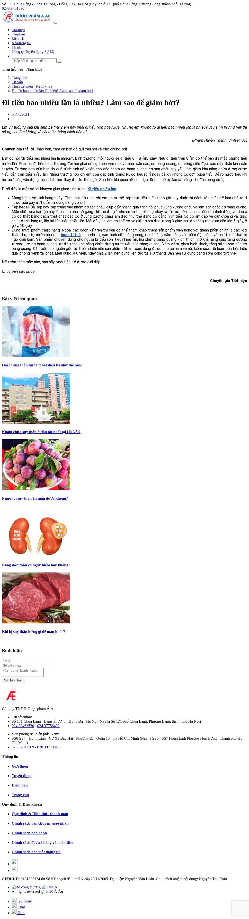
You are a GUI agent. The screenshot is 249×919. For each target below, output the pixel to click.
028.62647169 (23, 747)
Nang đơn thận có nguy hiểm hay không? (36, 565)
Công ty (18, 52)
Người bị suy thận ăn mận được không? (35, 498)
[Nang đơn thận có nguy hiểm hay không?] (36, 556)
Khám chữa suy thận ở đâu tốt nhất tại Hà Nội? (41, 432)
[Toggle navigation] (55, 23)
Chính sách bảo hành (29, 833)
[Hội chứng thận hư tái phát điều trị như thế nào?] (36, 356)
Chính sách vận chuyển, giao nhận (40, 823)
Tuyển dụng (34, 52)
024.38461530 (23, 726)
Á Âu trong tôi (21, 43)
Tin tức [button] (16, 47)
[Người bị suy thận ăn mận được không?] (36, 489)
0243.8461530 (13, 8)
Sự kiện (50, 52)
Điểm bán (18, 39)
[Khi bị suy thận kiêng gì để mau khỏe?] (36, 622)
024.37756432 (48, 726)
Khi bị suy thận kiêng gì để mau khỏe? (33, 631)
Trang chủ (20, 795)
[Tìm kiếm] (60, 62)
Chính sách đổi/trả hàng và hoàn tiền (42, 842)
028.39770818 (48, 747)
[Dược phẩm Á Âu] (27, 21)
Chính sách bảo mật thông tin (36, 852)
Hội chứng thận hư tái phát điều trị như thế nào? (42, 365)
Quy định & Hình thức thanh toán (40, 814)
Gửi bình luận (13, 680)
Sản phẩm (18, 34)
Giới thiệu (18, 30)
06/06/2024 (20, 114)
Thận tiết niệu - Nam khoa (22, 69)
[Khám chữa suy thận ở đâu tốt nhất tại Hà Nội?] (36, 422)
